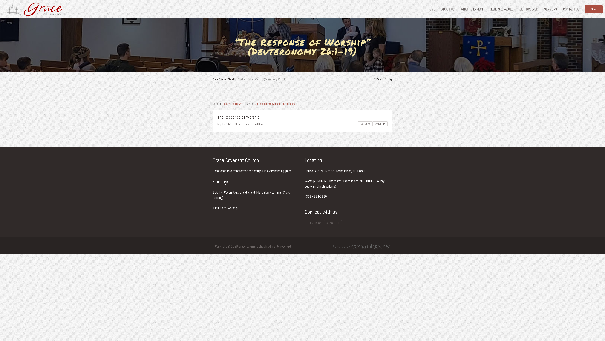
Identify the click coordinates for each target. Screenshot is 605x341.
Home (431, 9)
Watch (378, 123)
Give (593, 9)
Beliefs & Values (501, 9)
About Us (447, 9)
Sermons (550, 9)
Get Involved (528, 9)
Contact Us (571, 9)
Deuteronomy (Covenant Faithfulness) (275, 103)
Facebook (315, 223)
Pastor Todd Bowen (233, 103)
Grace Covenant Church (223, 79)
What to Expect (472, 9)
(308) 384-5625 (316, 196)
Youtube (335, 223)
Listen (364, 123)
